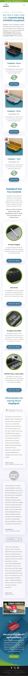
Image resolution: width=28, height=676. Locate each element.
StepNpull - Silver (14, 111)
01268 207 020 (9, 1)
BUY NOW (14, 83)
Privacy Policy (6, 672)
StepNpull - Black (14, 63)
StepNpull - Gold (14, 159)
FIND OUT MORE (14, 260)
